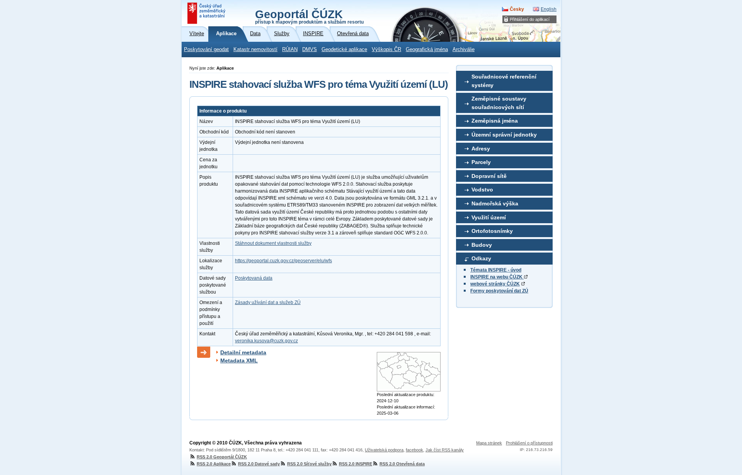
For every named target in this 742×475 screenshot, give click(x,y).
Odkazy (481, 258)
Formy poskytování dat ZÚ (499, 291)
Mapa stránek (489, 443)
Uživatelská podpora (384, 450)
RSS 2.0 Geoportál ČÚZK (222, 456)
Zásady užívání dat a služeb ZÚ (268, 302)
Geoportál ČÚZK (309, 16)
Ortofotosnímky (492, 231)
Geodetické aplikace (344, 49)
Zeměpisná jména (494, 121)
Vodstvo (482, 189)
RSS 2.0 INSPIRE (355, 463)
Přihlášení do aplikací (530, 19)
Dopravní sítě (489, 176)
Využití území (488, 217)
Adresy (480, 148)
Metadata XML (239, 360)
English (548, 9)
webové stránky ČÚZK (495, 284)
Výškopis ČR (386, 49)
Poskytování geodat (206, 49)
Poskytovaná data (253, 278)
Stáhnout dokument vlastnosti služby (273, 243)
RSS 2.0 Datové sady (259, 463)
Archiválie (464, 49)
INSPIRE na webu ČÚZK (497, 277)
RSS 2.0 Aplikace (214, 463)
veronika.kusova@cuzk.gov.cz (266, 340)
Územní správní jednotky (504, 135)
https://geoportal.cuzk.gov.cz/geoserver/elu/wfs (283, 260)
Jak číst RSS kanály (444, 450)
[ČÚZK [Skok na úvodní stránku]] (207, 13)
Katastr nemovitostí (255, 49)
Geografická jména (427, 49)
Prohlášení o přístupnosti (529, 443)
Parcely (481, 162)
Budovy (481, 245)
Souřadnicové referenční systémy (503, 80)
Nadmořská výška (494, 203)
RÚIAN (290, 49)
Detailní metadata (243, 352)
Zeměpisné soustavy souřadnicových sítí (498, 103)
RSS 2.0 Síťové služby (309, 463)
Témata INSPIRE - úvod (495, 270)
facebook (414, 450)
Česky (517, 9)
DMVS (309, 49)
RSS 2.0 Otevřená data (402, 463)
